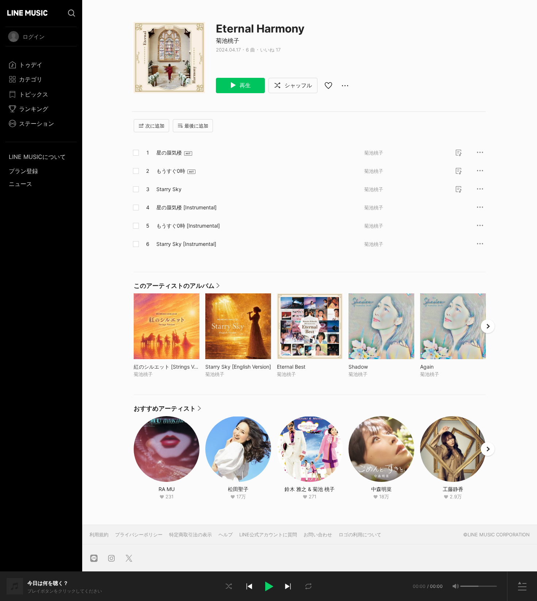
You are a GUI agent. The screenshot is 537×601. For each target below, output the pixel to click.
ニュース (20, 183)
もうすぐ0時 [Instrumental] (188, 225)
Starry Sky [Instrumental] (186, 244)
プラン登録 (23, 171)
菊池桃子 (227, 40)
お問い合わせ (318, 534)
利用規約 (99, 534)
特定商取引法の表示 (190, 534)
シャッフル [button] (297, 85)
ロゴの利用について (360, 534)
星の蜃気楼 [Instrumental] (186, 207)
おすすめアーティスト (167, 410)
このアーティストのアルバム (177, 287)
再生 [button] (244, 85)
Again (442, 367)
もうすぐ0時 (170, 171)
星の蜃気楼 (169, 152)
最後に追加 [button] (196, 126)
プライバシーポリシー (139, 534)
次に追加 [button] (154, 126)
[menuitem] (41, 65)
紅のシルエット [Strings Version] (166, 367)
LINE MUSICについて (37, 156)
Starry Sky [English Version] (238, 367)
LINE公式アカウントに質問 (268, 534)
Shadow (373, 367)
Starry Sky (169, 189)
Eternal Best (306, 367)
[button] (268, 586)
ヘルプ (225, 534)
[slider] (469, 586)
